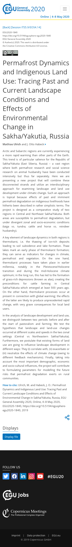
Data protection (36, 535)
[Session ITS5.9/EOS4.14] (26, 27)
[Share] (67, 418)
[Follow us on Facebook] (14, 477)
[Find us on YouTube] (40, 477)
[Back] (6, 27)
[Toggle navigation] (64, 9)
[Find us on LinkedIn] (23, 477)
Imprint (16, 535)
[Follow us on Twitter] (6, 477)
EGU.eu (56, 535)
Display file (11, 436)
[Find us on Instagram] (31, 477)
